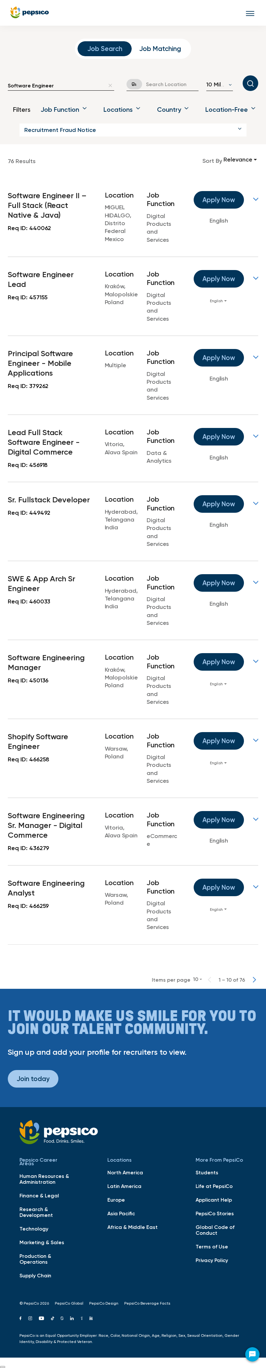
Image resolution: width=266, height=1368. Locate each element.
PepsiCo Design (103, 1303)
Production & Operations (35, 1259)
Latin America (124, 1186)
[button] (133, 129)
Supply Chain (35, 1275)
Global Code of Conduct (215, 1230)
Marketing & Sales (41, 1242)
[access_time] (130, 84)
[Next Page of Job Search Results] (254, 980)
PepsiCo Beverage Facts (147, 1303)
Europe (116, 1200)
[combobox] (56, 85)
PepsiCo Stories (215, 1213)
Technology (33, 1229)
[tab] (105, 48)
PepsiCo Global (69, 1303)
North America (125, 1172)
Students (207, 1172)
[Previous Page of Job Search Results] (209, 980)
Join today (33, 1079)
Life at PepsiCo (214, 1186)
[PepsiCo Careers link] (29, 12)
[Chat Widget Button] (252, 1354)
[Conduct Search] (250, 83)
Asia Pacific (121, 1213)
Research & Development (36, 1212)
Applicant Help (214, 1200)
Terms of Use (212, 1246)
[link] (133, 217)
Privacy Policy (212, 1260)
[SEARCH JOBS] (250, 83)
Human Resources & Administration (44, 1179)
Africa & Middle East (132, 1227)
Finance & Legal (39, 1195)
